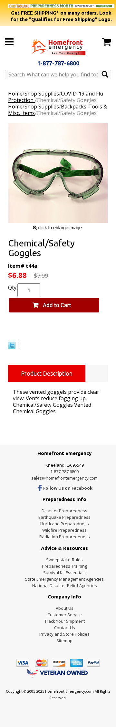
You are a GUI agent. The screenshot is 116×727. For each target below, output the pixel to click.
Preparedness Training (64, 566)
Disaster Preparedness (64, 511)
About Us (64, 608)
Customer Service (64, 615)
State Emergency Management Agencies (64, 579)
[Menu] (9, 41)
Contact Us (64, 627)
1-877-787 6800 (64, 471)
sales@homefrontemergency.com (64, 478)
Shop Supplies (41, 93)
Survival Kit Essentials (64, 572)
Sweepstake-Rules (64, 559)
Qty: (12, 287)
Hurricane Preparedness (64, 524)
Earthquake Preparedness (64, 517)
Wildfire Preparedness (64, 530)
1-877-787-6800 (58, 63)
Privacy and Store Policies (64, 634)
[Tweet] (11, 347)
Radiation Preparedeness (64, 537)
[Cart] (106, 42)
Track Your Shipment (64, 621)
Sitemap (64, 640)
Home (15, 93)
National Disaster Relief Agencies (64, 585)
